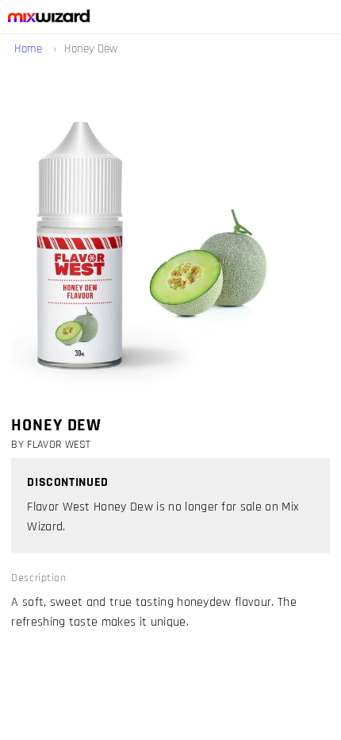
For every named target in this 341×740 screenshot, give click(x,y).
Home (29, 48)
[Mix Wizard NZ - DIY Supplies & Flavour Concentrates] (45, 18)
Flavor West (59, 444)
